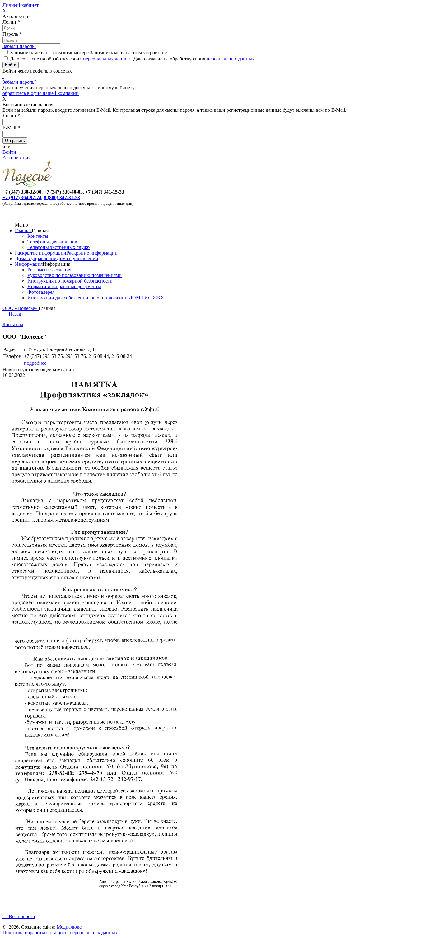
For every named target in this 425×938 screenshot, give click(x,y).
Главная (23, 230)
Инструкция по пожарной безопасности (70, 281)
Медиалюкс (69, 927)
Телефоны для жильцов (52, 241)
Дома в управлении (36, 258)
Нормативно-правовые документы (64, 286)
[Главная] (28, 186)
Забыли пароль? (19, 46)
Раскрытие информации (40, 253)
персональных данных (107, 58)
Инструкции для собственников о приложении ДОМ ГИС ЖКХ (95, 297)
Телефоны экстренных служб (58, 247)
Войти (9, 152)
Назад (15, 314)
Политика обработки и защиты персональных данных (60, 932)
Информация (29, 264)
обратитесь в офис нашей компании (40, 93)
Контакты (37, 236)
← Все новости (18, 916)
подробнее (35, 363)
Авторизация (16, 157)
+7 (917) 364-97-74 (21, 197)
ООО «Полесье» (20, 308)
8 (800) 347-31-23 (62, 197)
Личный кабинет (20, 5)
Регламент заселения (49, 269)
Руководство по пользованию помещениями (74, 275)
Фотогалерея (40, 292)
